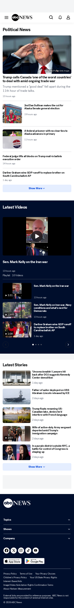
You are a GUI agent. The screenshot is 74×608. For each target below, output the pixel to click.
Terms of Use (26, 574)
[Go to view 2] (35, 344)
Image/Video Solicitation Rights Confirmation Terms (28, 585)
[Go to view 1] (33, 344)
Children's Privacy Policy (15, 577)
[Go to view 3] (38, 344)
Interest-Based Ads (12, 581)
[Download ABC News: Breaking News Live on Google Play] (35, 561)
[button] (6, 17)
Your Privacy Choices (45, 574)
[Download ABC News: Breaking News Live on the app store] (12, 561)
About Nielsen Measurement (17, 589)
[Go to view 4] (41, 344)
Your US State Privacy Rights (43, 577)
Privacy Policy (10, 574)
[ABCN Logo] (22, 17)
